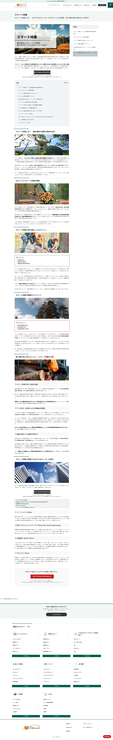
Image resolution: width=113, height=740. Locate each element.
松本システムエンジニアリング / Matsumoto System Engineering (37, 116)
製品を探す (86, 5)
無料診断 (108, 736)
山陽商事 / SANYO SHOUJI (27, 119)
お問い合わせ (69, 727)
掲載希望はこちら (78, 5)
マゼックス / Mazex (26, 122)
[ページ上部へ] (109, 732)
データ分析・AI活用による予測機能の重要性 (31, 105)
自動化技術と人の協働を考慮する (29, 108)
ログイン (103, 5)
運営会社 (68, 723)
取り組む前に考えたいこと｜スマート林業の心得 (30, 99)
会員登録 (94, 5)
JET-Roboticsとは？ (68, 5)
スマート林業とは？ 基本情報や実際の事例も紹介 (31, 87)
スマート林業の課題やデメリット (27, 96)
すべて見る (26, 656)
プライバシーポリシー (87, 723)
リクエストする (56, 614)
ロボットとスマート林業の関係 (26, 90)
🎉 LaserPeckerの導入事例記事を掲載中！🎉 (56, 1)
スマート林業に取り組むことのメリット (28, 93)
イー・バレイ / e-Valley (26, 114)
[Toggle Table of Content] (66, 83)
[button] (42, 576)
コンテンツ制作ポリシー (88, 727)
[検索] (58, 5)
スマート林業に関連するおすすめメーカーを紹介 (30, 111)
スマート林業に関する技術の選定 (29, 102)
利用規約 (68, 731)
